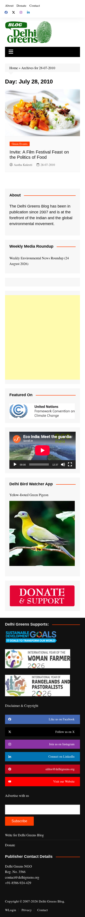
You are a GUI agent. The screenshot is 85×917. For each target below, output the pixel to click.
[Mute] (63, 464)
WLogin (10, 910)
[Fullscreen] (70, 464)
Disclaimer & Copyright (21, 705)
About (9, 5)
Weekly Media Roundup (31, 246)
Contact (34, 5)
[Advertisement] (42, 337)
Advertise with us (17, 795)
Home (13, 67)
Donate (21, 5)
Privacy (27, 910)
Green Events (19, 144)
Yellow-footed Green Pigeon (28, 494)
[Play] (15, 464)
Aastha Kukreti (23, 165)
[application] (42, 450)
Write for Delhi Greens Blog (24, 835)
